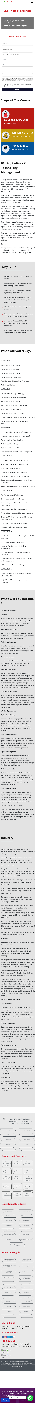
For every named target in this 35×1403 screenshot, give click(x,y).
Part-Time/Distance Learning (7, 1195)
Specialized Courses (17, 1194)
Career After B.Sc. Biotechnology (9, 1301)
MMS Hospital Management (9, 1315)
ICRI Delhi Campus (26, 1211)
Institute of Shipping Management (8, 1272)
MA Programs (6, 1177)
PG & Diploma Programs (27, 1178)
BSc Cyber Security (8, 1297)
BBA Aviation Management (26, 1215)
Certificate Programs (17, 1186)
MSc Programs (27, 1171)
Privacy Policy (8, 1139)
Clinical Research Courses (27, 1186)
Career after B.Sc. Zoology (26, 1301)
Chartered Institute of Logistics (8, 1234)
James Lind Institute (26, 1234)
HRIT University (8, 1239)
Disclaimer (8, 1144)
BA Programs (6, 1171)
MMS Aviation (26, 1311)
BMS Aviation (26, 1292)
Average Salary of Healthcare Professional (9, 1260)
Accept (5, 1400)
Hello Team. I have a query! (17, 1398)
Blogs (27, 1144)
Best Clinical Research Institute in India (8, 1266)
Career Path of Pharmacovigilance (26, 1278)
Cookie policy (12, 1395)
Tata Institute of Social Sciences (26, 1239)
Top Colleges (27, 1194)
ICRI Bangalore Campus (8, 1211)
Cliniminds (9, 1306)
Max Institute (26, 1225)
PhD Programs (6, 1186)
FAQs (8, 1134)
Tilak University (26, 1229)
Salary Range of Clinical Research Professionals (26, 1260)
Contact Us (27, 1134)
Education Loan (27, 1130)
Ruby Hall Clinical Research (26, 1315)
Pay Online (8, 1130)
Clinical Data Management (9, 1283)
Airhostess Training (26, 1283)
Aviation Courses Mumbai (9, 1287)
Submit (17, 89)
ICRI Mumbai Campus (9, 1215)
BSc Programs (27, 1162)
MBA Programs (16, 1177)
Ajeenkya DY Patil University (9, 1229)
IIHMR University (9, 1225)
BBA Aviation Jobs (8, 1292)
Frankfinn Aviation (26, 1306)
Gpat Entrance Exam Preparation (9, 1277)
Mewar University (26, 1220)
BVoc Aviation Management (26, 1297)
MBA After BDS (8, 1311)
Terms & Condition (27, 1139)
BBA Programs (16, 1162)
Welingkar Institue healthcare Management (17, 1245)
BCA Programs (16, 1171)
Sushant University (9, 1220)
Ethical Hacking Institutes (26, 1271)
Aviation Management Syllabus (26, 1287)
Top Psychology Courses (6, 1163)
